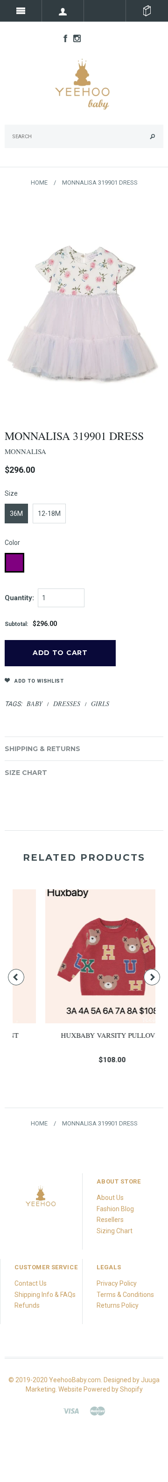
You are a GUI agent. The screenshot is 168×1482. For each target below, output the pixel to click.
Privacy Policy (117, 1283)
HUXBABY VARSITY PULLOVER (88, 1035)
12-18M (49, 513)
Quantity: (19, 598)
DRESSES (66, 703)
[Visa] (71, 1410)
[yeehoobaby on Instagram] (75, 38)
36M (16, 513)
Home (39, 182)
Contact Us (30, 1283)
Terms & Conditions (125, 1294)
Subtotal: (16, 624)
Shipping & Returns (42, 749)
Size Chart (26, 772)
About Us (110, 1197)
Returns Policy (118, 1305)
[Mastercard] (97, 1410)
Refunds (27, 1305)
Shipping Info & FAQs (45, 1294)
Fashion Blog (115, 1209)
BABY (34, 703)
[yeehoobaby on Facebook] (63, 38)
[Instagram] (41, 1198)
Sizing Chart (115, 1231)
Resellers (110, 1219)
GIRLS (100, 703)
